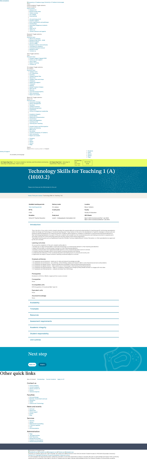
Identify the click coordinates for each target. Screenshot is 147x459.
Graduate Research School (37, 48)
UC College (32, 14)
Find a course (31, 8)
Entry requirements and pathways (39, 22)
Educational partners (35, 108)
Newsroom (32, 410)
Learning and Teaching (35, 123)
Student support (34, 20)
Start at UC (32, 28)
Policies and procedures (36, 441)
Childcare (32, 81)
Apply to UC (60, 379)
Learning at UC (33, 122)
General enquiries (34, 391)
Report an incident (34, 94)
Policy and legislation (35, 120)
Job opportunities (34, 435)
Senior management (35, 103)
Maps (30, 144)
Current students (51, 379)
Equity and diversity (35, 128)
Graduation (32, 109)
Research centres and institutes (38, 45)
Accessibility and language (17, 154)
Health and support (34, 82)
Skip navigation (4, 0)
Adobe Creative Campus (36, 87)
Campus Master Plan (35, 76)
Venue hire (32, 78)
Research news (33, 49)
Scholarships (33, 23)
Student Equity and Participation (38, 126)
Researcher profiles (35, 438)
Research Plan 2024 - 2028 (37, 40)
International (33, 16)
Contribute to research (36, 46)
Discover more (31, 37)
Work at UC (32, 129)
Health (31, 402)
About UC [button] (30, 97)
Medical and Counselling (36, 423)
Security (31, 90)
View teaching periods (35, 207)
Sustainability (33, 115)
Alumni (31, 141)
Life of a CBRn (33, 43)
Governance (32, 119)
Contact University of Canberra (38, 132)
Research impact (34, 41)
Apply (31, 27)
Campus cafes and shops (36, 79)
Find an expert (33, 412)
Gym (30, 427)
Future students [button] (31, 5)
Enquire (42, 364)
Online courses (33, 13)
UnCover (31, 409)
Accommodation (34, 428)
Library (31, 143)
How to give (32, 61)
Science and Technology (36, 403)
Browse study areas (35, 11)
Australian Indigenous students (38, 25)
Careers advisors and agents (37, 31)
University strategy (35, 102)
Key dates (32, 131)
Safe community (34, 93)
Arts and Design (34, 397)
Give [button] (28, 53)
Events (31, 413)
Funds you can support (35, 60)
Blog (30, 415)
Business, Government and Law (38, 399)
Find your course (37, 195)
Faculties (32, 105)
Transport (32, 84)
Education (32, 400)
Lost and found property (36, 91)
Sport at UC (32, 88)
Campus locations (34, 106)
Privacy (50, 455)
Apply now (32, 364)
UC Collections (33, 73)
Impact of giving (34, 63)
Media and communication (36, 117)
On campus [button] (30, 67)
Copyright (38, 455)
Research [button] (29, 34)
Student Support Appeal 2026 (38, 58)
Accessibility (55, 455)
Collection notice (65, 455)
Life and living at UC (35, 19)
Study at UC (33, 10)
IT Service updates (34, 425)
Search (29, 149)
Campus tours (33, 71)
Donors (31, 390)
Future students (34, 385)
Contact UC (31, 455)
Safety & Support (5, 151)
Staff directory (33, 437)
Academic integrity (34, 114)
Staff (31, 140)
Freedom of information (36, 440)
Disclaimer (44, 455)
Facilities (32, 75)
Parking (31, 85)
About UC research (34, 38)
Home (29, 195)
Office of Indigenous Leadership (38, 111)
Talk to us (32, 30)
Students (32, 138)
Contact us (32, 51)
